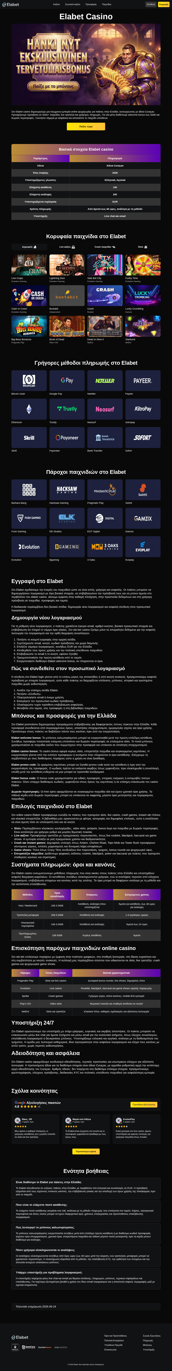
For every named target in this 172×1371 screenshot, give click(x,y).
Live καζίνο (65, 247)
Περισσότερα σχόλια (86, 1151)
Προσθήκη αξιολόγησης (144, 1104)
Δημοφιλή (27, 247)
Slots (140, 247)
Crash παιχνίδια (103, 247)
